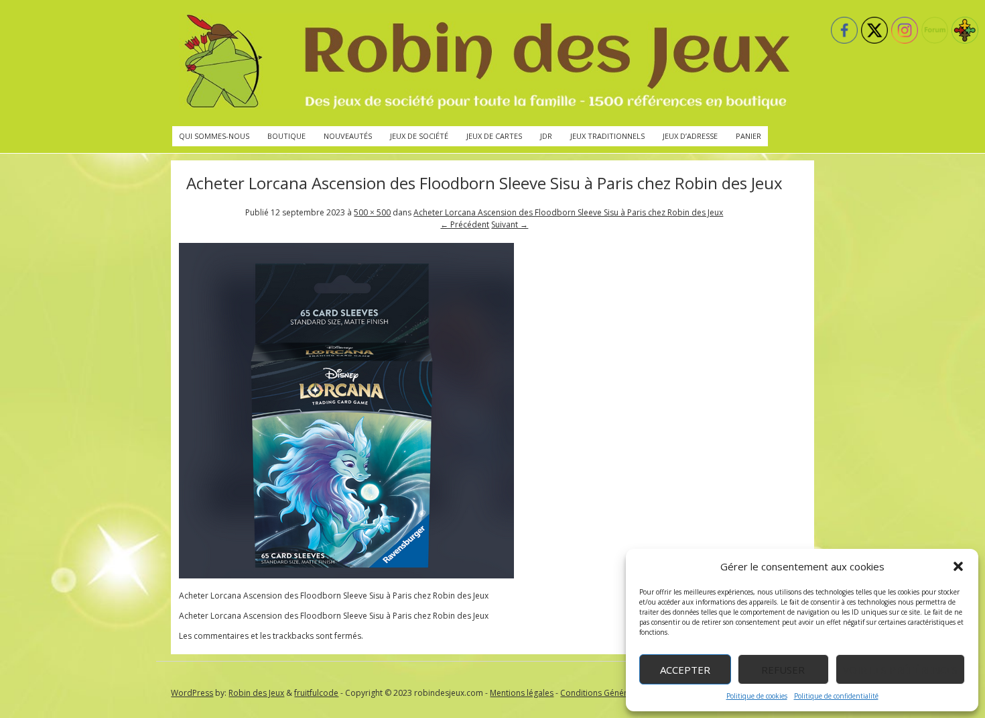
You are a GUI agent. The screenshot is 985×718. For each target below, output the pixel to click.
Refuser (783, 669)
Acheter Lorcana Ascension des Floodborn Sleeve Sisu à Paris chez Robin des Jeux (568, 212)
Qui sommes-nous (214, 136)
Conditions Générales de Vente (619, 693)
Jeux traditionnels (607, 136)
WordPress (192, 693)
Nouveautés (348, 136)
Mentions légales (521, 693)
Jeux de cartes (494, 136)
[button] (958, 566)
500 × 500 (372, 212)
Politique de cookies (756, 696)
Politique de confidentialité (836, 696)
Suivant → (509, 224)
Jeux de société (419, 136)
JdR (546, 136)
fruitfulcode (316, 693)
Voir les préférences (900, 669)
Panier (748, 136)
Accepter (685, 669)
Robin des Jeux (256, 693)
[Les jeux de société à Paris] (484, 63)
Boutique (286, 136)
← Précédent (464, 224)
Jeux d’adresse (690, 136)
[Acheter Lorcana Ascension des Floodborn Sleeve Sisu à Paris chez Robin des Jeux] (346, 575)
